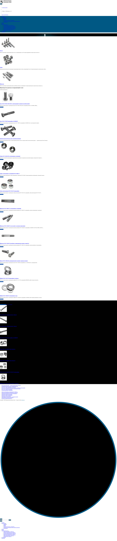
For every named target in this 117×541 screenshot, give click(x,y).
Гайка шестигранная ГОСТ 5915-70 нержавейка (9, 191)
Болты (1, 50)
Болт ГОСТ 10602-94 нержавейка (7, 389)
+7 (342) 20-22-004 (3, 304)
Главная (3, 16)
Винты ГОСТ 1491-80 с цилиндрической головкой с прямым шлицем (14, 260)
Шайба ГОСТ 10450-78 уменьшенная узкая (8, 295)
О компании (4, 31)
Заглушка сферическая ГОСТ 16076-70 (10, 533)
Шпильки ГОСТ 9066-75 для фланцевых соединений (10, 208)
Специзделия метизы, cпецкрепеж (9, 20)
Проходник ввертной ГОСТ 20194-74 (9, 28)
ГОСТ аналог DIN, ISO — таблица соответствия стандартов (11, 385)
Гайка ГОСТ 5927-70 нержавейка (7, 395)
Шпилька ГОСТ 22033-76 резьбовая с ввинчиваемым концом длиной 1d (14, 243)
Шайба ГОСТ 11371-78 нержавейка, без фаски (9, 278)
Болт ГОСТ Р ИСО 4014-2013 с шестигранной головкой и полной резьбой (15, 103)
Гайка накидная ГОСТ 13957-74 (9, 29)
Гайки (3, 23)
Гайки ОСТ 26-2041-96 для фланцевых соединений (10, 156)
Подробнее (1, 124)
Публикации (6, 22)
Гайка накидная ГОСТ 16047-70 (9, 25)
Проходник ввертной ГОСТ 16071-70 (9, 534)
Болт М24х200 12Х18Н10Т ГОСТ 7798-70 (8, 326)
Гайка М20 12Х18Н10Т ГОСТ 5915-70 (7, 349)
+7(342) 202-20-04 (4, 7)
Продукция (3, 17)
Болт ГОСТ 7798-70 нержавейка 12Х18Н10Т (9, 121)
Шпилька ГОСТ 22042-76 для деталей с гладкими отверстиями (12, 225)
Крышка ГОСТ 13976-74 (7, 30)
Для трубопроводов (5, 24)
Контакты (3, 538)
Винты (5, 19)
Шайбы (5, 18)
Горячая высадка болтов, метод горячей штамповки (12, 21)
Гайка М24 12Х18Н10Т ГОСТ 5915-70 (7, 360)
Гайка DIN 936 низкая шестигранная (7, 397)
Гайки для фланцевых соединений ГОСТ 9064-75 (10, 173)
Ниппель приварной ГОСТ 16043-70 (9, 26)
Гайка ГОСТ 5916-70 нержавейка (7, 394)
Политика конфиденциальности (7, 398)
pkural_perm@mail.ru (5, 14)
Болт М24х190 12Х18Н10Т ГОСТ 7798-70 (8, 314)
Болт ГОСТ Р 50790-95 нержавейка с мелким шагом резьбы (11, 388)
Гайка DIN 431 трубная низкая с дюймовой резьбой (10, 396)
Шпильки (5, 524)
